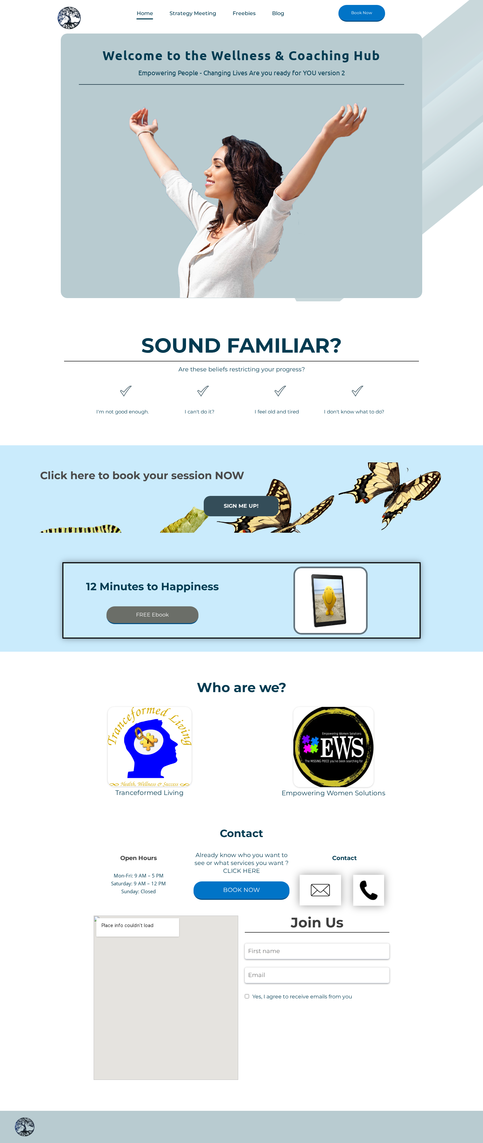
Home (145, 13)
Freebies (244, 13)
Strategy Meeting (193, 13)
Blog (278, 13)
